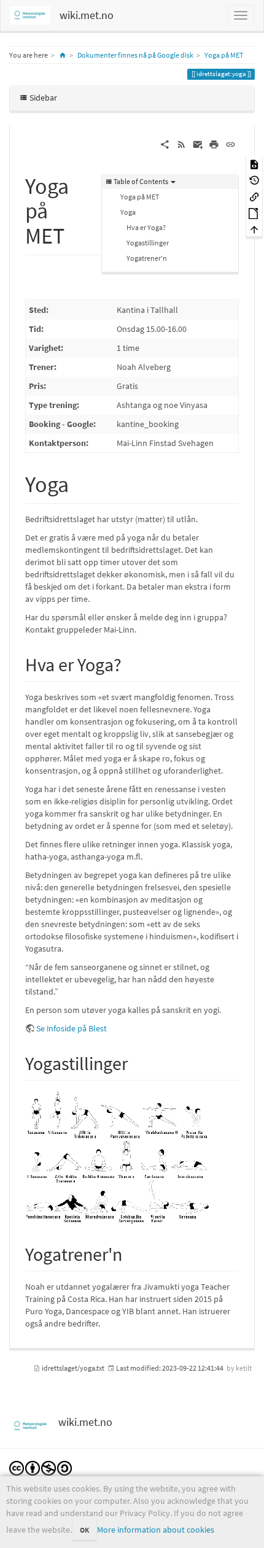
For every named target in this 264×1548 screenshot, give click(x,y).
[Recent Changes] (181, 143)
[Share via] (165, 143)
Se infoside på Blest (71, 1028)
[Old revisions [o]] (254, 180)
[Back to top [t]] (254, 229)
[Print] (214, 143)
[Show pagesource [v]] (254, 163)
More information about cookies (155, 1529)
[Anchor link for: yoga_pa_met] (75, 234)
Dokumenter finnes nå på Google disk (135, 55)
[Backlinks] (254, 196)
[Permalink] (230, 143)
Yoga (128, 212)
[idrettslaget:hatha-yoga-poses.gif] (117, 1156)
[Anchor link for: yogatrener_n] (131, 1253)
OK (84, 1530)
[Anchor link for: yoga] (80, 482)
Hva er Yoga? (146, 227)
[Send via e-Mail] (198, 143)
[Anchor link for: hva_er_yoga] (131, 663)
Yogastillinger (147, 242)
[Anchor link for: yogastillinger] (137, 1062)
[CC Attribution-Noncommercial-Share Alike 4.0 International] (40, 1467)
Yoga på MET (223, 55)
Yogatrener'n (146, 258)
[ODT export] (254, 212)
